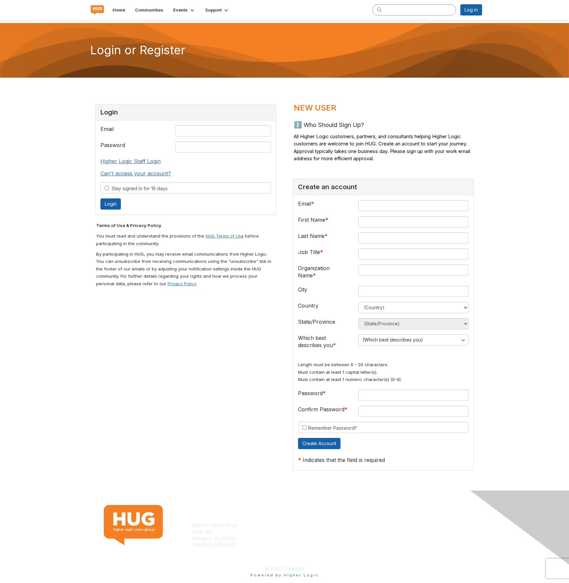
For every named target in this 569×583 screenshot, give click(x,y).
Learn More (299, 532)
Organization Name (314, 272)
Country (308, 305)
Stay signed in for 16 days (138, 188)
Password (112, 145)
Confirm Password (321, 409)
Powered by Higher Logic (285, 575)
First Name (311, 219)
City (302, 289)
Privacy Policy (182, 283)
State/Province (316, 321)
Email (107, 129)
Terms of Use (397, 525)
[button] (184, 10)
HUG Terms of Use (224, 236)
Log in (471, 10)
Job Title (309, 252)
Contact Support (210, 551)
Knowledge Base (305, 525)
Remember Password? (332, 428)
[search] (379, 9)
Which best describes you (315, 341)
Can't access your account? (135, 173)
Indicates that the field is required (344, 460)
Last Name (311, 236)
